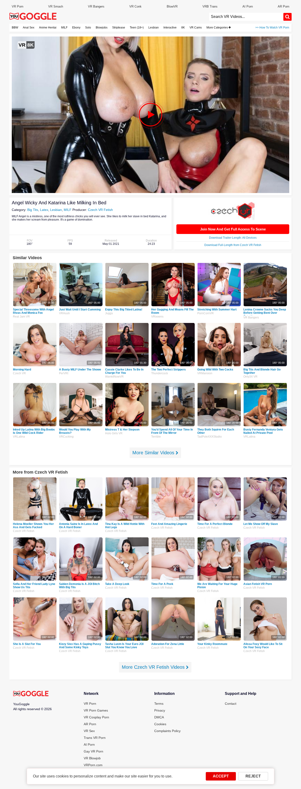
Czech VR (19, 373)
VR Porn (17, 6)
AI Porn (247, 6)
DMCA (159, 717)
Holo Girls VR (114, 433)
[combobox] (246, 17)
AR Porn (283, 6)
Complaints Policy (167, 731)
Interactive (170, 27)
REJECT (253, 776)
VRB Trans (210, 6)
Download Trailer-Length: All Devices (233, 237)
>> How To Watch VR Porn (272, 27)
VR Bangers (96, 6)
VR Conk (135, 6)
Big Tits (32, 210)
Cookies (160, 724)
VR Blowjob (92, 758)
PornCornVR (205, 313)
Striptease (118, 27)
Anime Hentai (47, 27)
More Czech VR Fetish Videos (154, 667)
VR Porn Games (96, 710)
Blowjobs (101, 27)
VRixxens (157, 316)
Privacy (159, 710)
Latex (44, 210)
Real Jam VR (21, 316)
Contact (230, 703)
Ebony (76, 27)
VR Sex (89, 731)
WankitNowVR (114, 376)
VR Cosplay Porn (96, 717)
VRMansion (204, 373)
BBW (15, 27)
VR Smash (55, 6)
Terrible (156, 436)
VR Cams (196, 27)
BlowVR (172, 6)
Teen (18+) (137, 27)
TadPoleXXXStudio (209, 436)
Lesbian (153, 27)
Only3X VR (250, 376)
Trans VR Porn (95, 738)
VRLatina (19, 436)
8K (183, 27)
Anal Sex (28, 27)
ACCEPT (221, 776)
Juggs (109, 313)
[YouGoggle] (30, 694)
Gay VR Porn (93, 751)
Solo (88, 27)
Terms (158, 703)
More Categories (217, 27)
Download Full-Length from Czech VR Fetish (232, 245)
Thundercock (159, 373)
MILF (64, 27)
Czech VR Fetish (100, 210)
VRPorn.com (93, 765)
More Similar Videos (154, 452)
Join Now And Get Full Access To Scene (233, 229)
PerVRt (63, 373)
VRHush (64, 313)
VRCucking (66, 436)
